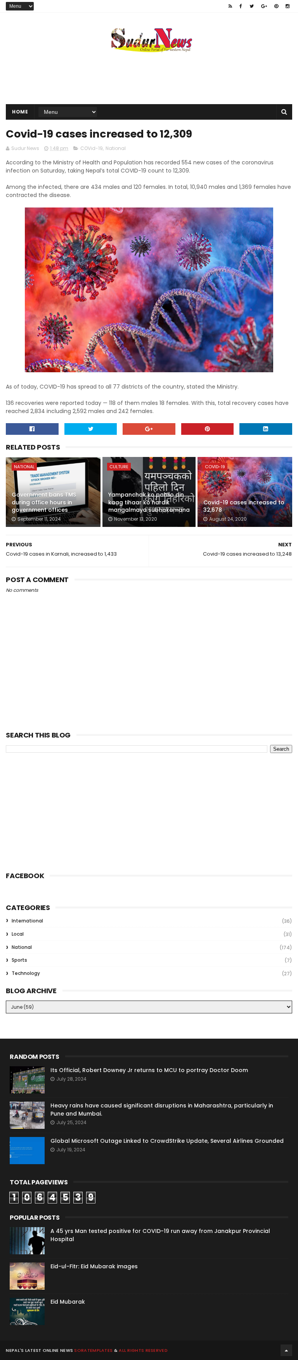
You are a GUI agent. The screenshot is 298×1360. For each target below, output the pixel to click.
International (27, 920)
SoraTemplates (93, 1350)
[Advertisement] (149, 78)
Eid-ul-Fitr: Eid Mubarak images (94, 1266)
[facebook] (241, 6)
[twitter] (251, 6)
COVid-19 (91, 148)
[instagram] (287, 6)
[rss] (230, 6)
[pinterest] (276, 6)
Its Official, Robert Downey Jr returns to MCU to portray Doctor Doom (149, 1070)
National (116, 148)
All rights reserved (143, 1350)
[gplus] (264, 6)
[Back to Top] (286, 1350)
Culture (118, 467)
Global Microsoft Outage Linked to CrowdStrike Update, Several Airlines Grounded (167, 1141)
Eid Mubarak (67, 1302)
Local (18, 934)
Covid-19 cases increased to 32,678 (243, 506)
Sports (19, 960)
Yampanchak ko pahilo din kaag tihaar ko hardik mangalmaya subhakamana (149, 502)
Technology (26, 973)
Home (20, 111)
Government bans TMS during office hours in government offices (44, 502)
